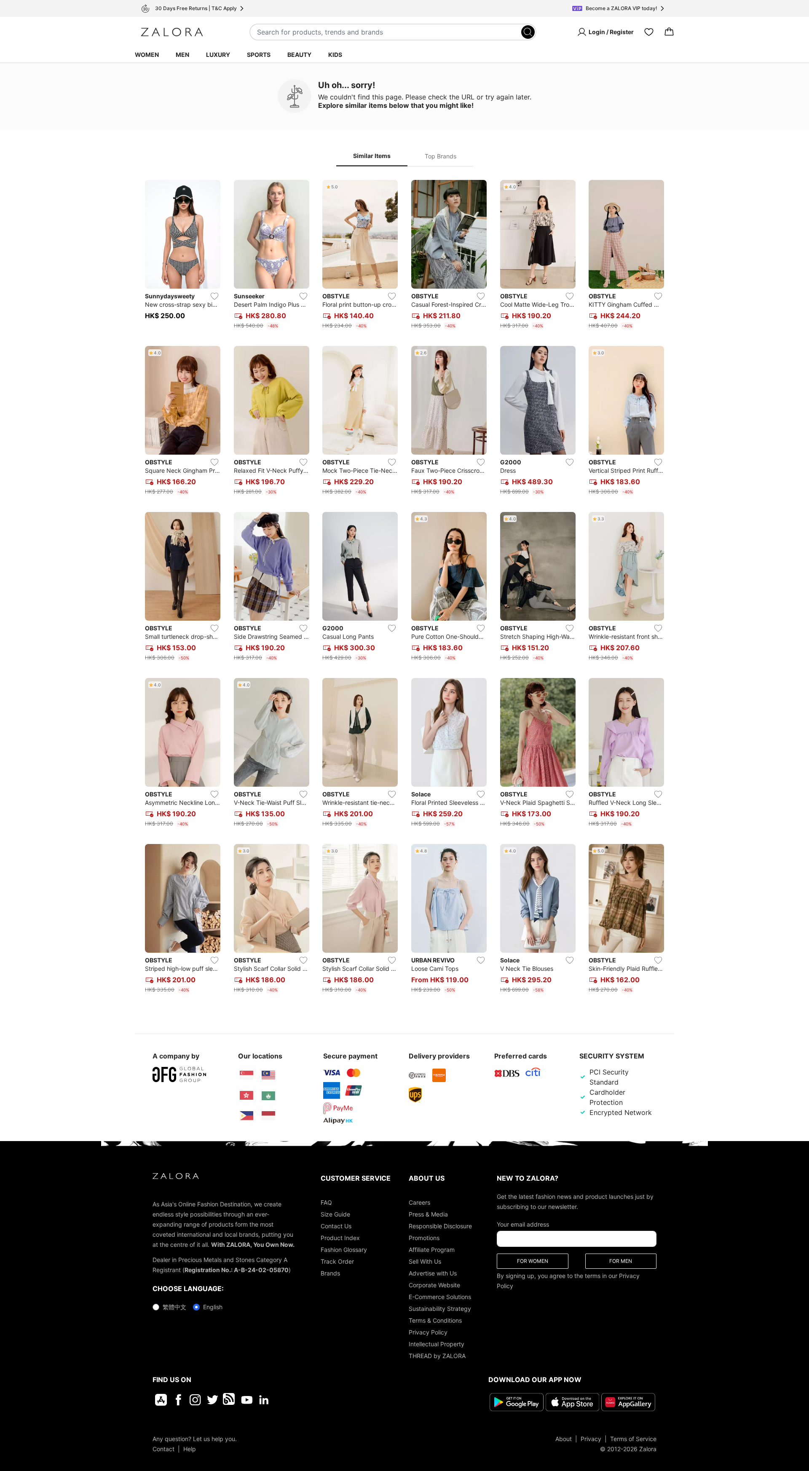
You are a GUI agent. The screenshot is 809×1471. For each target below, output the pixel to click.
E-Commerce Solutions (440, 1296)
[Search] (528, 32)
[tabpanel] (404, 588)
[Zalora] (172, 32)
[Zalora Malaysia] (268, 1075)
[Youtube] (246, 1399)
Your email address (523, 1224)
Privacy (591, 1438)
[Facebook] (178, 1399)
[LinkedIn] (264, 1399)
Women (147, 54)
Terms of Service (633, 1438)
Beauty (299, 54)
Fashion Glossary (344, 1249)
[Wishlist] (649, 32)
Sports (259, 54)
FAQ (326, 1202)
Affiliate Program (432, 1249)
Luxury (218, 54)
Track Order (337, 1261)
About (563, 1438)
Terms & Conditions (435, 1320)
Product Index (340, 1237)
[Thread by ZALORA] (229, 1399)
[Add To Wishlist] (214, 296)
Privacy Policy (428, 1332)
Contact (163, 1448)
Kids (335, 54)
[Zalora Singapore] (246, 1075)
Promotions (424, 1237)
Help (189, 1448)
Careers (419, 1202)
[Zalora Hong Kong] (246, 1095)
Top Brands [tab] (440, 156)
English (212, 1306)
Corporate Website (434, 1285)
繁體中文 (174, 1306)
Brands (330, 1273)
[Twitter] (212, 1399)
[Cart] (669, 32)
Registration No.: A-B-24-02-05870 (237, 1269)
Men (182, 54)
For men (620, 1261)
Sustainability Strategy (440, 1308)
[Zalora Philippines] (246, 1115)
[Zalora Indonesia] (268, 1115)
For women (532, 1261)
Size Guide (335, 1214)
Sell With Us (425, 1261)
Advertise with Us (433, 1273)
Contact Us (336, 1226)
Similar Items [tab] (372, 155)
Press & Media (428, 1214)
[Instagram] (195, 1399)
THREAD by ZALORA (437, 1355)
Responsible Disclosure (440, 1226)
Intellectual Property (436, 1344)
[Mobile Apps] (161, 1399)
